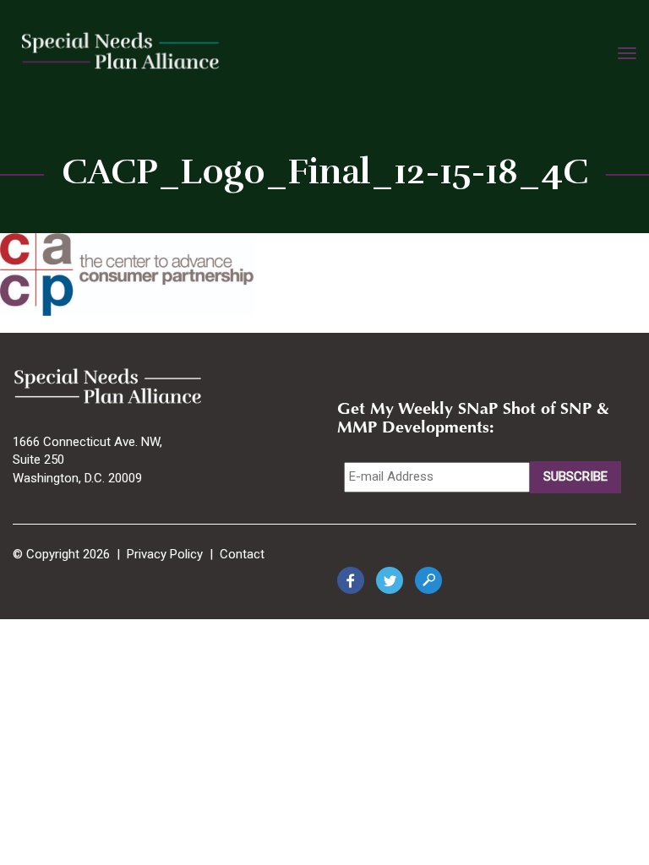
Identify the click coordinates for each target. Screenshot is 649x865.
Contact (242, 554)
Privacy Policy (165, 554)
